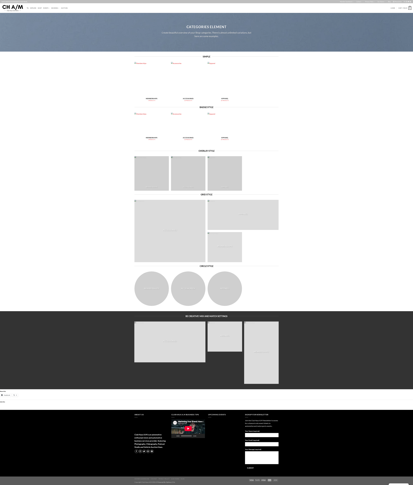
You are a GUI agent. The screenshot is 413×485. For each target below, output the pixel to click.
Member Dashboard (346, 1)
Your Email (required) (252, 440)
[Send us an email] (410, 1)
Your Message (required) (253, 449)
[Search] (28, 8)
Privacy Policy (369, 1)
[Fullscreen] (202, 436)
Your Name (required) (252, 431)
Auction (64, 8)
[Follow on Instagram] (406, 1)
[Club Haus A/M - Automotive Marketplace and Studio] (13, 8)
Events (46, 8)
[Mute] (199, 436)
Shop (40, 8)
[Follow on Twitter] (408, 1)
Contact (358, 1)
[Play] (174, 436)
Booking (54, 8)
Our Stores (380, 1)
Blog (389, 1)
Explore (33, 8)
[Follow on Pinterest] (152, 451)
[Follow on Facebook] (404, 1)
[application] (188, 428)
